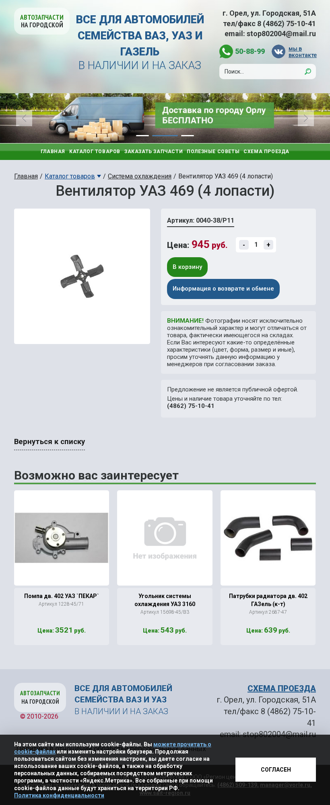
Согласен (276, 769)
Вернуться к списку (49, 441)
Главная (53, 151)
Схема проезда (266, 151)
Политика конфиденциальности (59, 795)
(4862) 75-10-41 (190, 406)
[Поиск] (308, 71)
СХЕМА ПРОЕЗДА (282, 688)
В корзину (187, 266)
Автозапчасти (42, 21)
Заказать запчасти (153, 151)
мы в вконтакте (302, 51)
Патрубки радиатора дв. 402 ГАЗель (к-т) (268, 600)
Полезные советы (213, 151)
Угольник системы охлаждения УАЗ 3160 (164, 600)
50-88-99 (250, 51)
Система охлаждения (139, 176)
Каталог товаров (94, 151)
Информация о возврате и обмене (223, 288)
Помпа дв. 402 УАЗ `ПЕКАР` (61, 596)
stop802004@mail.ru (281, 33)
